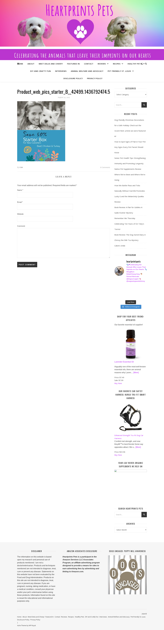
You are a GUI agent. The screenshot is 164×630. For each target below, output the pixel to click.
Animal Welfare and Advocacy (87, 71)
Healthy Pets (135, 63)
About (30, 63)
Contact (88, 63)
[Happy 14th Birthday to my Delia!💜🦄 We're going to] (124, 294)
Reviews (102, 63)
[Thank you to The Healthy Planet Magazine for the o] (132, 291)
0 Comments (105, 167)
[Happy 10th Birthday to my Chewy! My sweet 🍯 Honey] (141, 291)
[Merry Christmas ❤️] (141, 285)
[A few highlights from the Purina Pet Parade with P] (116, 296)
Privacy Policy (94, 78)
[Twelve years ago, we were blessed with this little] (124, 296)
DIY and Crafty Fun (40, 71)
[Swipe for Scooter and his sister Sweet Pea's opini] (141, 296)
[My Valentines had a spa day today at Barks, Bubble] (141, 294)
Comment (21, 226)
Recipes (116, 63)
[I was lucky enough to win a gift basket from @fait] (116, 291)
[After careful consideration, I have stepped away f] (124, 285)
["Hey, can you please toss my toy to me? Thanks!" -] (116, 294)
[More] (136, 372)
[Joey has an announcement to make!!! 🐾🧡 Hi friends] (116, 285)
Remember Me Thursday (124, 218)
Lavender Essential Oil (124, 362)
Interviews (61, 71)
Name (20, 190)
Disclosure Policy (73, 78)
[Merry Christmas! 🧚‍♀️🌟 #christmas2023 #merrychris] (132, 296)
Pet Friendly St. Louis (119, 71)
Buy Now (118, 383)
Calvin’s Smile (119, 245)
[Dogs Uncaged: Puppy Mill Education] (127, 574)
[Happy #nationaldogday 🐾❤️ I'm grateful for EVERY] (116, 288)
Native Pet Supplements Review (127, 169)
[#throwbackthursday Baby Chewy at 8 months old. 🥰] (132, 294)
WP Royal (32, 625)
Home (20, 63)
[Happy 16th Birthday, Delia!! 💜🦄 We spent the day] (132, 285)
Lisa (21, 167)
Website (20, 214)
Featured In (73, 63)
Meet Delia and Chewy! (51, 63)
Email (20, 202)
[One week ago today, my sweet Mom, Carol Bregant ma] (141, 288)
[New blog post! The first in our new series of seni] (124, 291)
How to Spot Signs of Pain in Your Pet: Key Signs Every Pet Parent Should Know (130, 147)
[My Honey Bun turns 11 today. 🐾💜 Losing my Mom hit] (132, 288)
